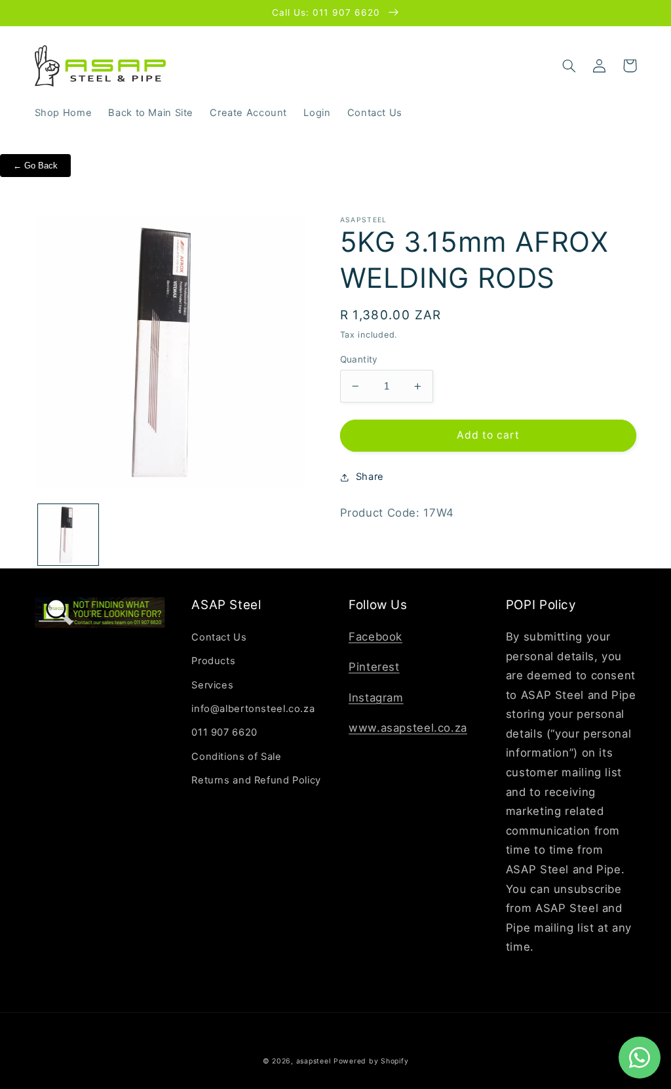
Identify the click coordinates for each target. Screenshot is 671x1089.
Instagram (376, 697)
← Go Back (35, 165)
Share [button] (370, 477)
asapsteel (313, 1061)
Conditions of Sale (236, 756)
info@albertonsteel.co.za (253, 709)
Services (212, 685)
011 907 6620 (224, 732)
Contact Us (218, 637)
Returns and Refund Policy (256, 780)
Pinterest (374, 666)
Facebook (375, 636)
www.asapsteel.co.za (408, 727)
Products (213, 661)
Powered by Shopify (371, 1061)
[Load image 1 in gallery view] (68, 534)
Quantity (359, 359)
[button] (569, 65)
